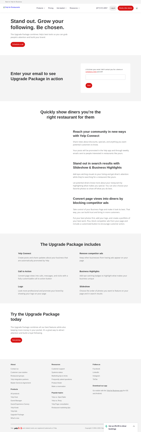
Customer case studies (19, 372)
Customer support (58, 369)
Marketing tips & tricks (60, 376)
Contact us (14, 369)
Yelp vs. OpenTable (59, 397)
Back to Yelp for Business (13, 2)
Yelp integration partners (19, 379)
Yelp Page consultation (60, 404)
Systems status (57, 372)
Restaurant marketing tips (61, 407)
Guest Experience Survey (20, 404)
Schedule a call (17, 44)
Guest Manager (16, 400)
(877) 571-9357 (101, 8)
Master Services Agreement (21, 383)
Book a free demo (125, 8)
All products (15, 393)
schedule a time (91, 72)
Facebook (96, 369)
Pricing (50, 8)
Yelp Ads (14, 411)
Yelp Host (14, 397)
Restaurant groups (17, 376)
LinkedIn (96, 372)
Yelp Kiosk (14, 407)
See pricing (16, 340)
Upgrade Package (17, 415)
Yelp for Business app (115, 390)
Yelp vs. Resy (57, 400)
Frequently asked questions (62, 379)
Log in (113, 8)
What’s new (15, 418)
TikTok (95, 379)
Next (89, 85)
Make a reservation (59, 386)
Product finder (57, 383)
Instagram (96, 376)
